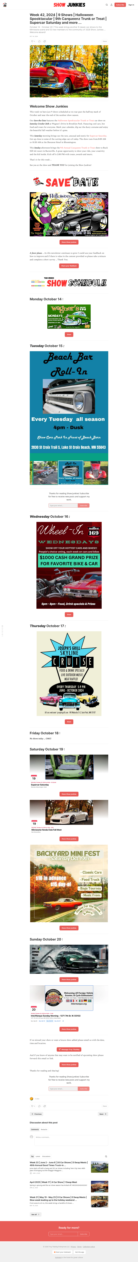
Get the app (79, 1252)
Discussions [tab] (46, 1156)
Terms (79, 1247)
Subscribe (120, 5)
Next (102, 1114)
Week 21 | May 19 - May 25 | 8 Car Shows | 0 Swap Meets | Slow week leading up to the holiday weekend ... (58, 1198)
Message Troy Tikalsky (70, 1049)
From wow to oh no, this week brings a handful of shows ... (52, 1203)
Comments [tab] (35, 1129)
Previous (38, 1114)
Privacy (73, 1247)
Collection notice (89, 1247)
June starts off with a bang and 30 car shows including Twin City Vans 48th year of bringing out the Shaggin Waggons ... (57, 1169)
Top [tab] (32, 1156)
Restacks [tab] (44, 1129)
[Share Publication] (111, 5)
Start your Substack (63, 1252)
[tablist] (39, 1129)
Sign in (131, 5)
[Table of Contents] (2, 631)
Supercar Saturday (98, 135)
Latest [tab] (38, 1156)
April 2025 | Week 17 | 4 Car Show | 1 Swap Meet (53, 1182)
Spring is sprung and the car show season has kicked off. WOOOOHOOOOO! (58, 1185)
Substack (58, 1257)
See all (34, 1214)
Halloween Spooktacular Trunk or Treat (76, 120)
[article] (69, 1169)
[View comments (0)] (39, 41)
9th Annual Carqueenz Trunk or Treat (77, 147)
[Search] (107, 5)
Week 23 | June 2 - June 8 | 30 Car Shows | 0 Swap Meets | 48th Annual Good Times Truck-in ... (59, 1164)
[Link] (26, 106)
